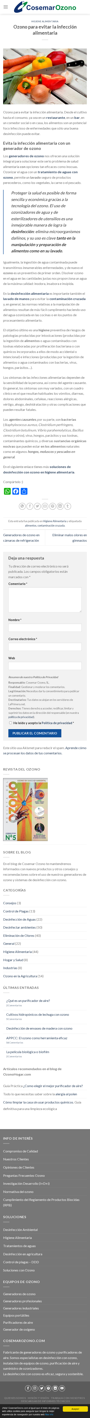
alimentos (30, 525)
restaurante (55, 117)
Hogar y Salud (13, 960)
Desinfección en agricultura (22, 1254)
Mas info (49, 1414)
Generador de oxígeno (19, 1329)
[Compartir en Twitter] (37, 506)
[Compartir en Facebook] (29, 506)
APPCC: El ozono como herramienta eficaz (36, 1038)
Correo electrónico (22, 639)
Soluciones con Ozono (19, 1270)
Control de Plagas (16, 911)
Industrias (10, 968)
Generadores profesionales (22, 1301)
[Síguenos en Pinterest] (48, 1388)
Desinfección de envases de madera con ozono (39, 1028)
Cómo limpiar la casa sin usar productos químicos (38, 1102)
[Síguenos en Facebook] (28, 1388)
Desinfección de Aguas (19, 919)
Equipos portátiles (16, 1315)
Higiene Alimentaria (45, 21)
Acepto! (75, 1408)
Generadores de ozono (19, 1294)
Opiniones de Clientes (18, 1167)
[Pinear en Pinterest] (52, 506)
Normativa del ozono (18, 1192)
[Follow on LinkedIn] (55, 1388)
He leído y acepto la (43, 723)
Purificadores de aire (18, 1322)
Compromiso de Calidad (20, 1151)
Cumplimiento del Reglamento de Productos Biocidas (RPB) (41, 1202)
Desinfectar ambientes (19, 927)
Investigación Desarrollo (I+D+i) (26, 1183)
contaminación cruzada (67, 299)
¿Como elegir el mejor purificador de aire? (53, 1086)
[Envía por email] (45, 506)
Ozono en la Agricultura (20, 976)
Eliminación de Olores (18, 935)
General (8, 943)
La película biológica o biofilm (27, 1052)
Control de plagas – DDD (21, 1262)
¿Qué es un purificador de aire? (28, 1001)
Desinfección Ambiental (20, 1230)
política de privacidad (20, 717)
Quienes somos (15, 1398)
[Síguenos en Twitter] (42, 1388)
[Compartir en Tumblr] (67, 506)
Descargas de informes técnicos (45, 1401)
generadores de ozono (26, 156)
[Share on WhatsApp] (22, 506)
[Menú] (5, 7)
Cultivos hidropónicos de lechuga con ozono (37, 1014)
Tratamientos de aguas (19, 1246)
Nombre (14, 620)
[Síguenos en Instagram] (35, 1388)
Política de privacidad (57, 723)
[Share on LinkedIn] (60, 506)
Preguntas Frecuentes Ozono (24, 1175)
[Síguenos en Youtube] (62, 1388)
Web (11, 658)
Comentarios (14, 1005)
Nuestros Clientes (16, 1159)
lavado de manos (16, 299)
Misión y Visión (38, 1398)
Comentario (17, 584)
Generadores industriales (21, 1308)
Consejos (9, 903)
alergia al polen (66, 1094)
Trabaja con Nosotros (68, 1398)
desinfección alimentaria (29, 293)
